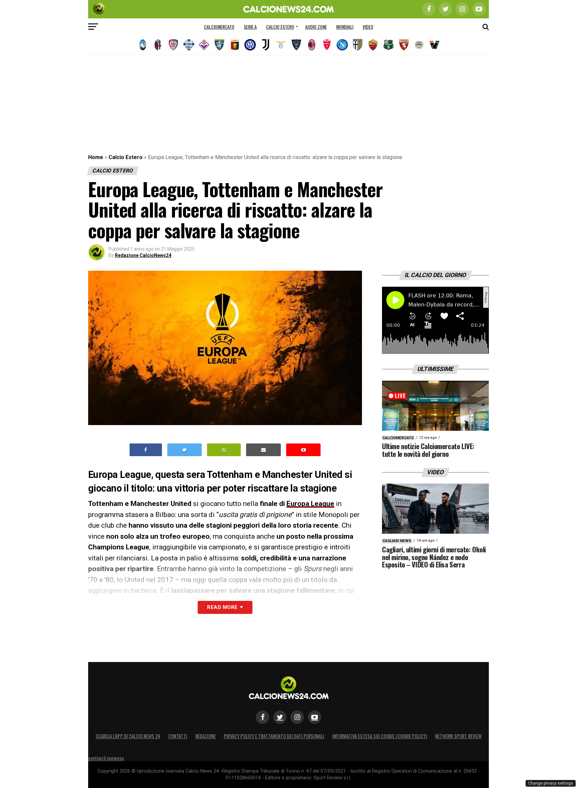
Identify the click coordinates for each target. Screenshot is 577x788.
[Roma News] (373, 44)
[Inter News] (250, 44)
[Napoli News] (342, 44)
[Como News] (188, 44)
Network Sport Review (458, 736)
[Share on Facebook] (146, 450)
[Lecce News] (296, 44)
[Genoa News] (234, 44)
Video (368, 26)
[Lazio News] (280, 44)
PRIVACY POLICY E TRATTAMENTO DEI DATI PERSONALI (274, 736)
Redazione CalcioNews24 (143, 255)
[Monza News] (327, 44)
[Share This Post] (224, 450)
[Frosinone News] (219, 44)
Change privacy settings (550, 783)
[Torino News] (403, 44)
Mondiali (344, 26)
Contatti (177, 736)
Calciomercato (219, 26)
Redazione (205, 736)
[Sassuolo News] (388, 44)
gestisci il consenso (106, 758)
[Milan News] (311, 44)
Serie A (250, 26)
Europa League (310, 504)
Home (95, 157)
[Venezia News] (434, 44)
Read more (222, 607)
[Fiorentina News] (204, 44)
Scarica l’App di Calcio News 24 (127, 736)
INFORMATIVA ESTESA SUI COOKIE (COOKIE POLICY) (379, 736)
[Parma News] (357, 44)
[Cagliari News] (173, 44)
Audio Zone (316, 26)
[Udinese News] (419, 44)
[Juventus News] (265, 44)
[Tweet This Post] (184, 450)
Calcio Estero (280, 26)
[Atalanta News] (142, 44)
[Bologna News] (158, 44)
